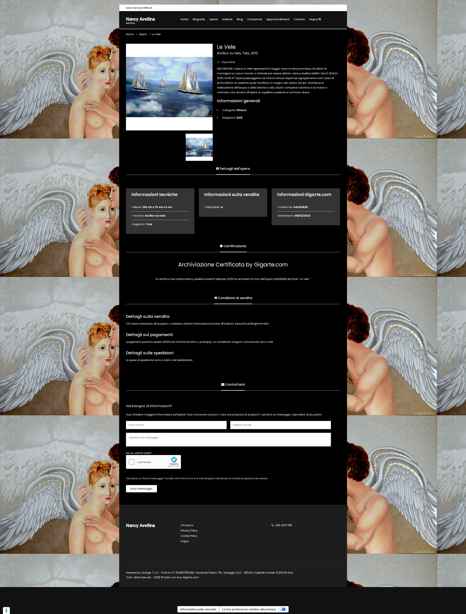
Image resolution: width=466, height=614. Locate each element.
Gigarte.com (191, 577)
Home (184, 19)
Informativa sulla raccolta (198, 609)
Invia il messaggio (141, 489)
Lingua (313, 19)
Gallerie (227, 19)
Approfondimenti (277, 19)
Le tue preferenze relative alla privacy (249, 609)
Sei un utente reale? (139, 453)
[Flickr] (176, 7)
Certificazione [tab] (234, 246)
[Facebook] (160, 7)
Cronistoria (254, 19)
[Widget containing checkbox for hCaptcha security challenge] (153, 462)
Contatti (299, 19)
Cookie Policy (189, 536)
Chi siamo (187, 525)
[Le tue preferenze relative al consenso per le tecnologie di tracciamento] (6, 610)
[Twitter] (171, 7)
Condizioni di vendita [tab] (234, 298)
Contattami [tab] (234, 384)
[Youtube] (165, 7)
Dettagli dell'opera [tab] (234, 168)
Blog (240, 19)
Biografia (199, 19)
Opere (213, 19)
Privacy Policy (189, 530)
